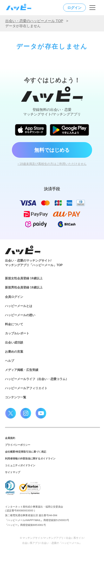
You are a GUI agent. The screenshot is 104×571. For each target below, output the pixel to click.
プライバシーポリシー (17, 444)
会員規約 (10, 438)
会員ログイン (14, 297)
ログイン (74, 8)
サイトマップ (12, 472)
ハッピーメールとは (18, 306)
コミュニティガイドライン (20, 465)
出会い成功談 (14, 342)
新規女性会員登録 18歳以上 (24, 278)
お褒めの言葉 (14, 351)
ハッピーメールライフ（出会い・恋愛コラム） (37, 379)
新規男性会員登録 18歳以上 (24, 287)
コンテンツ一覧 (15, 397)
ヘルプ (9, 360)
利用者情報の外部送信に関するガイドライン (30, 458)
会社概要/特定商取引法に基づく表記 (25, 451)
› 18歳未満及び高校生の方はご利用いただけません (52, 164)
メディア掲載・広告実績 (21, 370)
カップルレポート (17, 333)
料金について (14, 324)
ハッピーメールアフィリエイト (26, 388)
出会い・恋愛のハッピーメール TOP (34, 21)
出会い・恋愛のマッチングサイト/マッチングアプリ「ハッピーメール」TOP (34, 263)
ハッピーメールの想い (20, 315)
